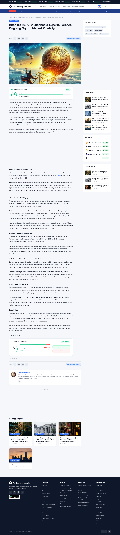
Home (10, 17)
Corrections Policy (47, 512)
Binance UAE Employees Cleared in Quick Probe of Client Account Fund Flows (99, 113)
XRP (58, 175)
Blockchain (63, 501)
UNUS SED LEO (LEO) (99, 27)
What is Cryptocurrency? (84, 485)
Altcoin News (63, 495)
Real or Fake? (45, 501)
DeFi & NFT (89, 30)
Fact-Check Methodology (48, 504)
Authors (44, 490)
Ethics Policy (45, 515)
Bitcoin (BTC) (99, 485)
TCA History (45, 521)
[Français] (102, 6)
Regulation (63, 504)
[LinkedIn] (18, 492)
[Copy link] (26, 38)
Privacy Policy (45, 496)
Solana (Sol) (99, 507)
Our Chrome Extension (48, 518)
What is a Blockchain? (83, 502)
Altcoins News (104, 34)
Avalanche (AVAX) (100, 504)
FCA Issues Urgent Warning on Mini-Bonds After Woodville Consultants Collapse (100, 120)
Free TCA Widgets (47, 507)
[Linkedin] (22, 38)
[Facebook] (18, 38)
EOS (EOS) (98, 499)
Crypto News (42, 6)
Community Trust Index (48, 510)
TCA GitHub (45, 499)
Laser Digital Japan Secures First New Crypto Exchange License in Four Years (100, 127)
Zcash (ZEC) (99, 501)
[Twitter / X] (19, 381)
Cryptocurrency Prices (78, 6)
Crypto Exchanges (54, 6)
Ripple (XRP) (99, 496)
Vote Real (62, 347)
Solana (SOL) (99, 518)
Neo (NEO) (98, 510)
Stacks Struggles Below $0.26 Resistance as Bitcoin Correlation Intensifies (69, 439)
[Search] (95, 6)
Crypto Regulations (83, 505)
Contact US (45, 488)
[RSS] (22, 492)
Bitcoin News (17, 17)
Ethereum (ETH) (100, 488)
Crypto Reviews (66, 6)
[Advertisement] (41, 151)
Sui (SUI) (88, 27)
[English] (99, 6)
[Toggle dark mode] (109, 6)
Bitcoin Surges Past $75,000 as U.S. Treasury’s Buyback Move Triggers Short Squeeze (45, 439)
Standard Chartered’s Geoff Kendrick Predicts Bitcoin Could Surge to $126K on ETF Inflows (100, 100)
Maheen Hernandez (24, 372)
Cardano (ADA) (99, 523)
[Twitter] (14, 38)
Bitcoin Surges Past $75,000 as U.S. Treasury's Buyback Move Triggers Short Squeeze (62, 11)
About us (44, 485)
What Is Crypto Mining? (66, 485)
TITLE (12, 464)
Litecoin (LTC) (99, 490)
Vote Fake (62, 351)
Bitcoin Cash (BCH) (101, 493)
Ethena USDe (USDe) (91, 34)
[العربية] (105, 6)
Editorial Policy (46, 493)
